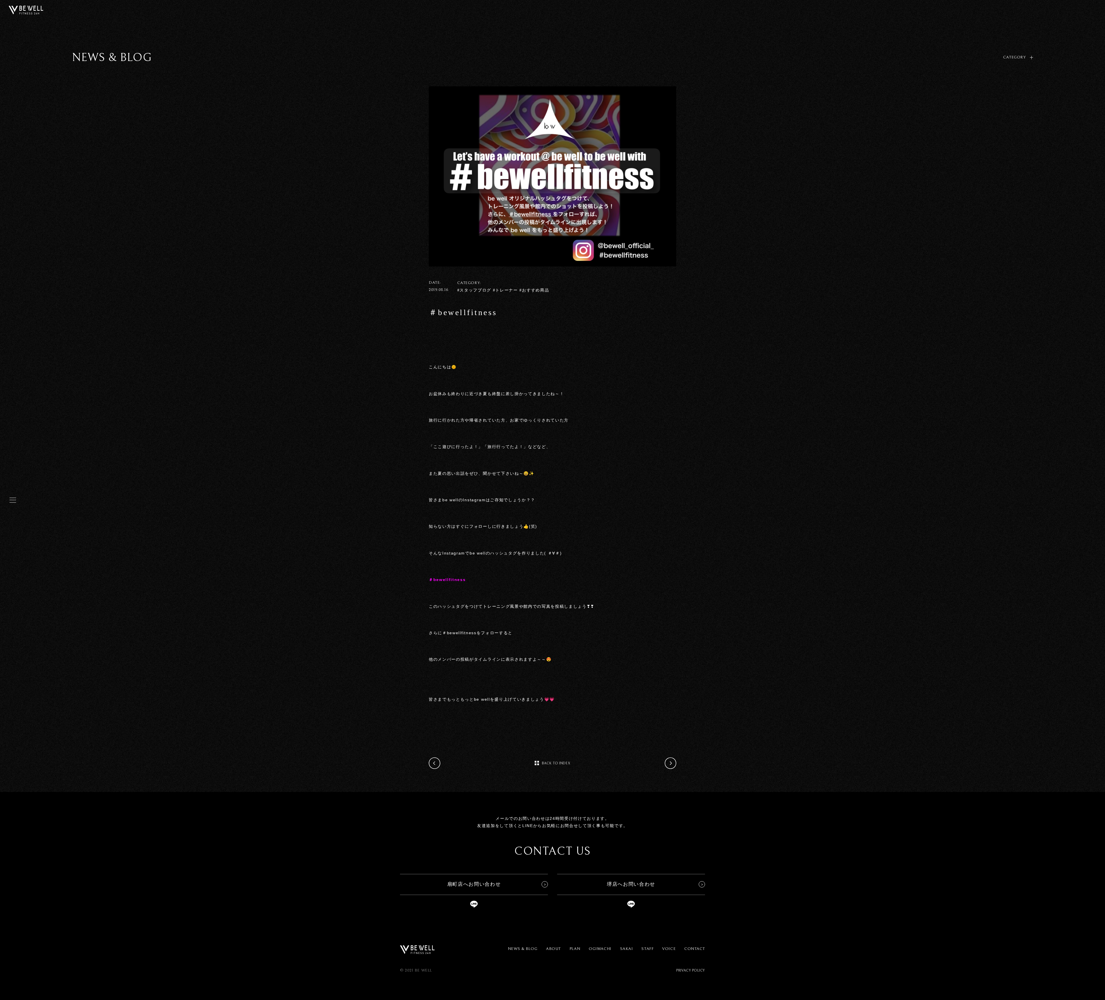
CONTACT (694, 948)
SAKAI (626, 948)
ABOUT (553, 948)
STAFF (647, 948)
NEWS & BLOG (522, 948)
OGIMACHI (600, 948)
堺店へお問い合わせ (631, 884)
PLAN (574, 948)
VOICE (669, 948)
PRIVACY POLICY (690, 970)
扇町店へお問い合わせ (474, 884)
